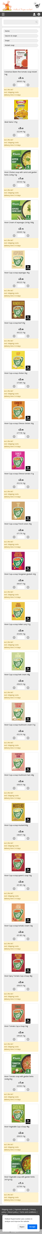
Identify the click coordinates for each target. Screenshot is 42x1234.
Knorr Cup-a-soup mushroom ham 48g (19, 775)
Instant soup (9, 45)
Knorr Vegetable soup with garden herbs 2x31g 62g (19, 1178)
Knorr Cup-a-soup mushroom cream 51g (19, 725)
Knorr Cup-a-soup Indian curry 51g (17, 624)
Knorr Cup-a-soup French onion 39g (18, 524)
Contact (5, 1215)
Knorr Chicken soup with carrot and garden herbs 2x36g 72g (20, 173)
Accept (32, 1227)
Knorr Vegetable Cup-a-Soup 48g (16, 1126)
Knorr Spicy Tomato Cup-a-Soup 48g (18, 976)
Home (7, 31)
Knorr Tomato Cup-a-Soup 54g (16, 1026)
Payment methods (21, 1209)
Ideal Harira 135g (10, 122)
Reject (22, 1227)
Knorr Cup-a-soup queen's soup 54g (18, 875)
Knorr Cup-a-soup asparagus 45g (16, 273)
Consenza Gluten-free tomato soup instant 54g (20, 73)
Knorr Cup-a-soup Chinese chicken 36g (19, 423)
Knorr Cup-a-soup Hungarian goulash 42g (20, 574)
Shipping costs (7, 1209)
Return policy (13, 1212)
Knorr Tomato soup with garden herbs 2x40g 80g (18, 1077)
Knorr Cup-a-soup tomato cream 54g (18, 926)
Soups (7, 40)
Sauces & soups (11, 36)
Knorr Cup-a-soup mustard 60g (16, 825)
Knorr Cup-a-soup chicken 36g (15, 373)
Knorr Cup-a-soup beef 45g (14, 323)
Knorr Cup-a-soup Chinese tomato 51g (19, 473)
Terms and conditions (28, 1212)
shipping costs (13, 92)
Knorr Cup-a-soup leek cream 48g (17, 674)
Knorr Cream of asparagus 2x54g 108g (19, 222)
